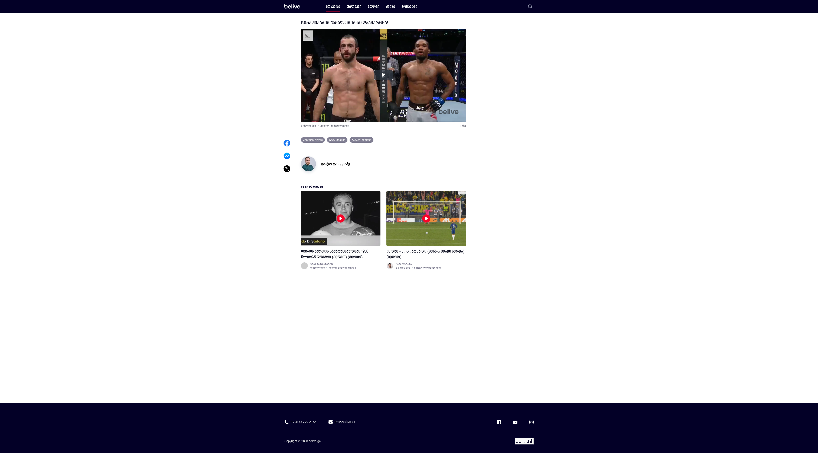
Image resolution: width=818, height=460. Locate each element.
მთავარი (333, 7)
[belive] (292, 6)
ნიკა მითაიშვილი (322, 264)
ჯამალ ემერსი (361, 140)
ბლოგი (374, 7)
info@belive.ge (345, 421)
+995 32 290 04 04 (304, 421)
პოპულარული (313, 140)
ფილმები (354, 7)
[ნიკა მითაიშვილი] (304, 265)
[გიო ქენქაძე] (389, 265)
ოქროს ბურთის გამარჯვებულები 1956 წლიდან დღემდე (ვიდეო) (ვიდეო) (334, 254)
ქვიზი (390, 7)
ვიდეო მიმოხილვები (334, 126)
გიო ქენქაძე (404, 264)
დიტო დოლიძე (335, 163)
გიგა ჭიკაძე (337, 140)
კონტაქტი (409, 7)
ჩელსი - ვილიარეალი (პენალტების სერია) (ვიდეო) (425, 254)
